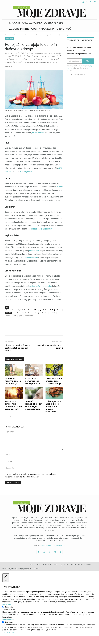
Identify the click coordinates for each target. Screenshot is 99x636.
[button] (94, 22)
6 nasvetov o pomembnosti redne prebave (32, 381)
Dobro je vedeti (55, 22)
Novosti (14, 22)
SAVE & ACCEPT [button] (8, 632)
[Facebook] (79, 2)
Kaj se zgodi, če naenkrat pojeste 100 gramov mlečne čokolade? (54, 406)
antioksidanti (18, 313)
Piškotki (73, 564)
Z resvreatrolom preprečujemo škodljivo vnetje (54, 381)
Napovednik (46, 28)
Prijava (88, 61)
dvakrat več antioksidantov (40, 286)
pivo (20, 316)
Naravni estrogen (30, 257)
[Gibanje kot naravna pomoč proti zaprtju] (14, 370)
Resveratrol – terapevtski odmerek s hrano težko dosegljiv (13, 405)
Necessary (8, 607)
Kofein (60, 186)
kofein (8, 316)
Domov (7, 35)
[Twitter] (91, 2)
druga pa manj (38, 132)
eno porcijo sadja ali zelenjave (40, 228)
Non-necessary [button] (8, 620)
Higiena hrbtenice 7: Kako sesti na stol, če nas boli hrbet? (17, 348)
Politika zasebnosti (84, 564)
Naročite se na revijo (50, 564)
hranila (44, 313)
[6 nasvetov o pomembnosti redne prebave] (34, 370)
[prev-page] (6, 416)
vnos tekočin (29, 316)
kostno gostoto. (26, 171)
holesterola (34, 250)
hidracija (37, 313)
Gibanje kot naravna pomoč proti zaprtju (13, 381)
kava (59, 313)
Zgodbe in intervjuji (23, 28)
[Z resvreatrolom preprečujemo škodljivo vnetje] (54, 370)
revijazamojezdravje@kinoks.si (53, 545)
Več (68, 28)
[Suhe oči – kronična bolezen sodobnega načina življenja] (34, 393)
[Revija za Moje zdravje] (49, 12)
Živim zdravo (29, 35)
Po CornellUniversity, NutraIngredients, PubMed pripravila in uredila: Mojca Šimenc (33, 310)
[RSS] (87, 2)
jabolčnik (52, 313)
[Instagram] (83, 2)
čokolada (28, 313)
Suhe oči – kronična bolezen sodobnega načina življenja (33, 405)
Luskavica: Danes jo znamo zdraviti (49, 346)
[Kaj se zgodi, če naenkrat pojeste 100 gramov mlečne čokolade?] (54, 393)
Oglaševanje (64, 564)
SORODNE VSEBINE (14, 359)
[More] (68, 330)
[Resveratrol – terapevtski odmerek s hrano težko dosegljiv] (14, 393)
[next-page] (10, 416)
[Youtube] (95, 2)
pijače (15, 316)
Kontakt (38, 564)
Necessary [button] (6, 604)
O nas (60, 28)
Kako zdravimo (32, 22)
